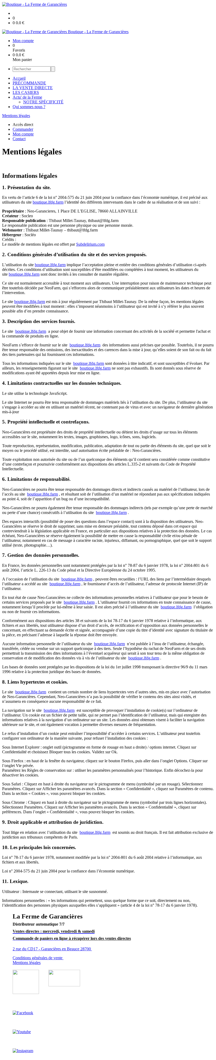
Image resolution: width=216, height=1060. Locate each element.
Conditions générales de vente (38, 958)
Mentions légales (16, 115)
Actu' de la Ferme (27, 97)
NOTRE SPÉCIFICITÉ (43, 102)
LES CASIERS (26, 92)
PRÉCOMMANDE (29, 83)
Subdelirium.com (90, 244)
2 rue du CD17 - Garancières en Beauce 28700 (52, 949)
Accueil (19, 78)
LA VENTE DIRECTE (33, 87)
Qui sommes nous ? (29, 106)
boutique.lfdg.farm (48, 202)
